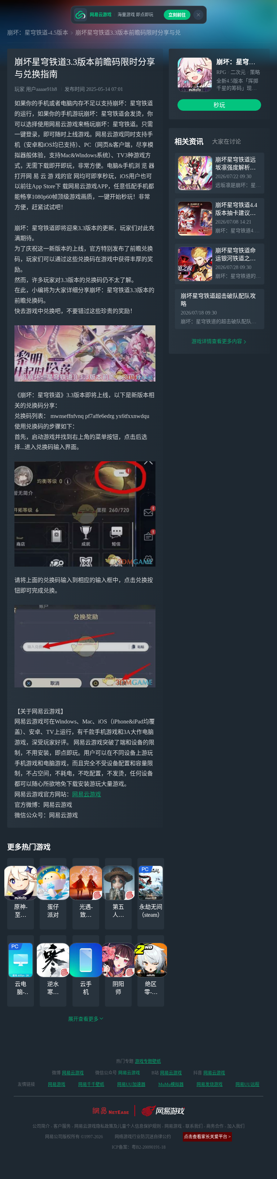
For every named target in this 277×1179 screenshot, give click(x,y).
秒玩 (219, 105)
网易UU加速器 (131, 1084)
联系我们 (194, 1126)
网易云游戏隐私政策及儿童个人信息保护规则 (117, 1126)
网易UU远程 (247, 1084)
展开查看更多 (83, 1019)
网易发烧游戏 (210, 1084)
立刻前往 (177, 15)
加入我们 (236, 1126)
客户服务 (62, 1126)
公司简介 (41, 1126)
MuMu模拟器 (171, 1084)
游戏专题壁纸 (148, 1061)
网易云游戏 (86, 794)
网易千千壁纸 (91, 1084)
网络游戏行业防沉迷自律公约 (143, 1136)
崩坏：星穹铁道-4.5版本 (37, 33)
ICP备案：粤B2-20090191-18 (139, 1147)
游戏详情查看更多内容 (217, 341)
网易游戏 (56, 1084)
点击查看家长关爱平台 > (207, 1136)
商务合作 (215, 1126)
